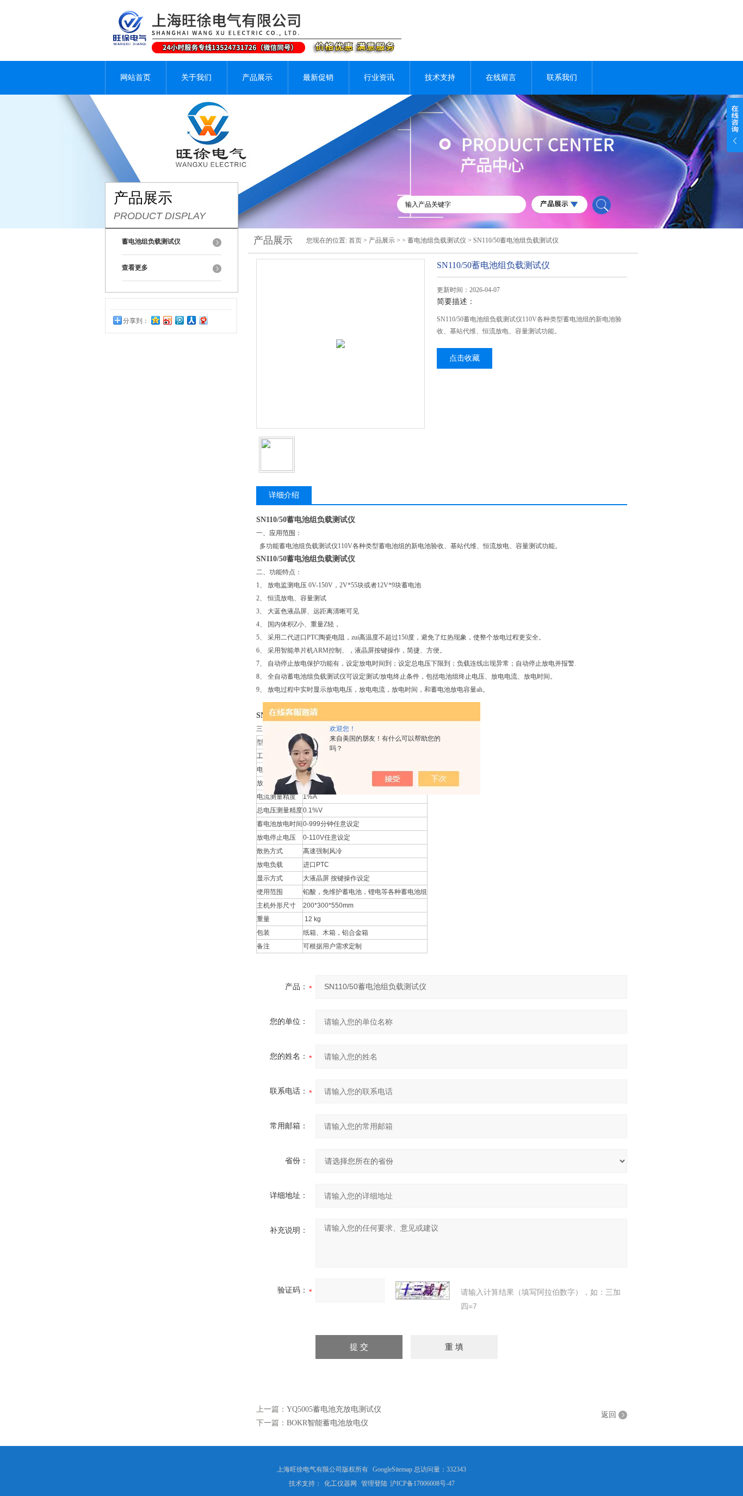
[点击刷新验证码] (422, 1290)
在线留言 (501, 77)
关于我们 (196, 77)
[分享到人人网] (191, 320)
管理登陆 (374, 1483)
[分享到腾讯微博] (179, 320)
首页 (355, 240)
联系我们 (562, 77)
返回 (608, 1415)
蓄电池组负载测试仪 (436, 240)
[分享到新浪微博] (167, 320)
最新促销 (318, 77)
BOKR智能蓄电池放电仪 (327, 1423)
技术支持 (440, 77)
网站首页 (135, 77)
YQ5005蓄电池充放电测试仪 (334, 1409)
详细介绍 (284, 495)
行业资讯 (379, 77)
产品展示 (257, 77)
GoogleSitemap (392, 1469)
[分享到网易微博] (203, 320)
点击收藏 (464, 358)
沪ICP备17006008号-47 (422, 1483)
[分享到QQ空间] (155, 320)
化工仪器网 (340, 1483)
